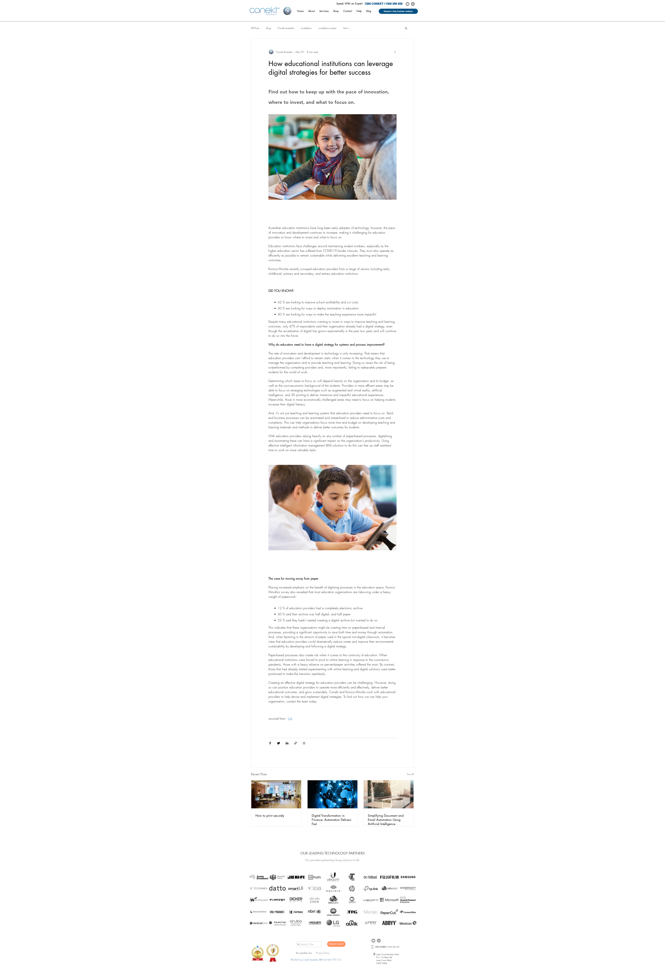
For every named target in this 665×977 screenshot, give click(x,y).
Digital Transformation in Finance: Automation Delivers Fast (331, 819)
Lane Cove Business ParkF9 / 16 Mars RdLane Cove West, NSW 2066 (387, 959)
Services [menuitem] (324, 11)
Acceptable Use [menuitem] (304, 952)
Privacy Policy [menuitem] (323, 952)
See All (410, 774)
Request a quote (336, 943)
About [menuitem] (311, 11)
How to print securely (269, 815)
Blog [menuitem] (368, 11)
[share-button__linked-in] (287, 743)
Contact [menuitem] (347, 11)
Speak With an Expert (349, 3)
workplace (306, 28)
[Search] (297, 944)
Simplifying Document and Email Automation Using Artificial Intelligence (386, 819)
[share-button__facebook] (270, 743)
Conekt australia (286, 28)
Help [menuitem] (359, 11)
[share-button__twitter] (278, 743)
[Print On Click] (304, 743)
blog (268, 28)
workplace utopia (327, 28)
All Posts (255, 28)
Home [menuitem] (300, 11)
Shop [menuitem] (336, 11)
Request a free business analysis (398, 11)
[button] (332, 163)
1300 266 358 (387, 946)
